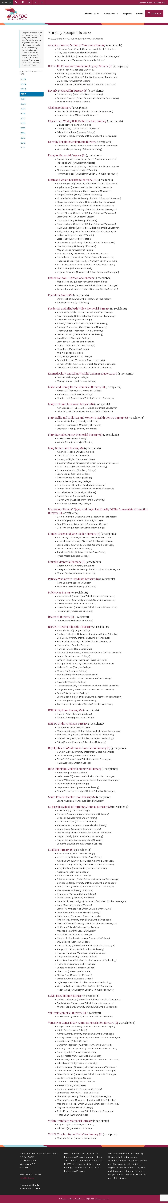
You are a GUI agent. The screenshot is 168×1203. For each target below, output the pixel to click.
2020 (23, 104)
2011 (23, 147)
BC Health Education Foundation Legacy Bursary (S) (80, 66)
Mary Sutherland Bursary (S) (66, 448)
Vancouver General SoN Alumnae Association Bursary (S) (83, 1022)
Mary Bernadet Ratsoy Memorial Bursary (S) (75, 434)
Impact (127, 13)
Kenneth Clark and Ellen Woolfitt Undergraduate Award (82, 373)
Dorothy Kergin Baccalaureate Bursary (72, 142)
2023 (23, 89)
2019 (23, 108)
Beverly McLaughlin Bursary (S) (67, 90)
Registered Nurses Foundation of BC (152, 2)
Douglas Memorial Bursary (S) (66, 155)
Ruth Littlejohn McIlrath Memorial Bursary (74, 769)
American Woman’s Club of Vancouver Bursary (77, 45)
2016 (23, 123)
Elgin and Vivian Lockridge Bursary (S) (72, 180)
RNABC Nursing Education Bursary (70, 626)
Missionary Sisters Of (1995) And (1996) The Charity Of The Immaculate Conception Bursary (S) (98, 511)
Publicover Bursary (60, 592)
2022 (23, 94)
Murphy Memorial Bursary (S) (66, 562)
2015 (23, 128)
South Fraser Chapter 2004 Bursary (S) (72, 797)
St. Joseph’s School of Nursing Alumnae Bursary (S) (79, 806)
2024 (23, 84)
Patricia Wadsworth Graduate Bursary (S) (73, 579)
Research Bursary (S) (61, 617)
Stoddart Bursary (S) (60, 849)
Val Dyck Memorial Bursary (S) (67, 1013)
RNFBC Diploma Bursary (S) (65, 710)
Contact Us (6, 2)
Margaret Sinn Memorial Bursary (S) (71, 404)
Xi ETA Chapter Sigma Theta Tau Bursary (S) (75, 1134)
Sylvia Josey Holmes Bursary (65, 995)
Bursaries (109, 13)
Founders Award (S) (60, 295)
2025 (23, 79)
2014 (23, 133)
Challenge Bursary (59, 107)
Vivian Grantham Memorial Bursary (70, 1121)
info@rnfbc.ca (27, 1178)
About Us (90, 13)
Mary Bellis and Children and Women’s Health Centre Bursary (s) (88, 417)
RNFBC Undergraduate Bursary (67, 723)
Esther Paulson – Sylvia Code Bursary (71, 278)
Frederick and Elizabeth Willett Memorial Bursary (78, 308)
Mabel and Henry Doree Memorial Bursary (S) (76, 387)
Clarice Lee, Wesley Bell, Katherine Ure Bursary (77, 121)
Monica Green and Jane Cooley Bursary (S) (74, 533)
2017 (23, 118)
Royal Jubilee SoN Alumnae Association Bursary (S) (79, 748)
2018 (23, 113)
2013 (23, 138)
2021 (23, 99)
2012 (23, 143)
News (139, 13)
